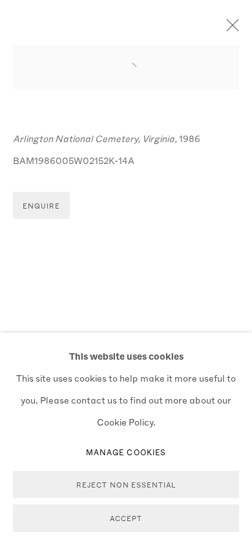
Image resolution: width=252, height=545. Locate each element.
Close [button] (229, 29)
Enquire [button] (41, 205)
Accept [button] (126, 519)
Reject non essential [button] (126, 484)
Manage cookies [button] (126, 452)
